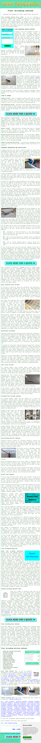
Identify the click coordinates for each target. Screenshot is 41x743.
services (8, 280)
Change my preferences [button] (28, 739)
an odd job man (11, 673)
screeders (32, 91)
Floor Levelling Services (13, 709)
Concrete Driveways (29, 714)
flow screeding (35, 600)
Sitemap (2, 733)
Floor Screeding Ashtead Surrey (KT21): (12, 17)
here (36, 644)
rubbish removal (27, 675)
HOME (23, 7)
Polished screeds (13, 430)
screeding (3, 65)
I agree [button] (25, 737)
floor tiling (20, 679)
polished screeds (23, 399)
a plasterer (35, 679)
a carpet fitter (12, 675)
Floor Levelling (9, 701)
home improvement (35, 682)
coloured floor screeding (31, 604)
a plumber (22, 676)
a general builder (27, 673)
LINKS (26, 7)
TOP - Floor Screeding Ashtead (9, 723)
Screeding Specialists (20, 702)
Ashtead (22, 267)
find (5, 626)
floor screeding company (29, 33)
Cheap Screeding (17, 712)
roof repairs (4, 677)
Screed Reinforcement (20, 706)
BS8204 (37, 77)
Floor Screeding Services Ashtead (14, 648)
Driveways (20, 714)
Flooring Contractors (7, 706)
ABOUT (29, 7)
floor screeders (29, 275)
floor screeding (11, 21)
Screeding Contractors (27, 709)
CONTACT (32, 7)
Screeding (3, 709)
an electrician (5, 679)
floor (32, 592)
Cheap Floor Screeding (19, 704)
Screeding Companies (6, 704)
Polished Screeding (21, 701)
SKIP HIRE (10, 676)
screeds (8, 414)
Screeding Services (6, 708)
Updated (14, 733)
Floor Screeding (35, 705)
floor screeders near (20, 563)
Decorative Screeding (7, 702)
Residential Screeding (33, 706)
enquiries (3, 684)
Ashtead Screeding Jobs (15, 699)
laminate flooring (20, 677)
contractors (34, 76)
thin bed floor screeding (18, 596)
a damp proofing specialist (13, 680)
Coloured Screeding (12, 705)
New (11, 733)
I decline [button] (29, 737)
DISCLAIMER (37, 7)
